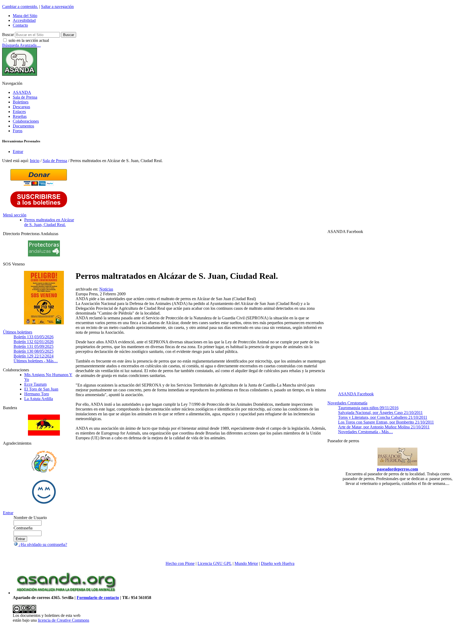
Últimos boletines (17, 332)
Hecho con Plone (180, 563)
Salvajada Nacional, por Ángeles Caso (380, 412)
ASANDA (22, 92)
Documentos (23, 126)
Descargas (21, 106)
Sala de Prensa (25, 97)
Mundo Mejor (246, 563)
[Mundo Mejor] (44, 503)
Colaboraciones (26, 121)
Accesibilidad (24, 20)
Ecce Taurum (35, 384)
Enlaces (19, 111)
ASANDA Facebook (356, 394)
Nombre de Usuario (30, 517)
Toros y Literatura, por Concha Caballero (382, 417)
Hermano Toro (36, 394)
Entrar (18, 151)
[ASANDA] (19, 74)
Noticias (106, 289)
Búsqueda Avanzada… (21, 45)
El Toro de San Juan (41, 389)
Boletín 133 (34, 337)
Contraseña (23, 528)
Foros (17, 130)
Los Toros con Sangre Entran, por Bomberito (386, 422)
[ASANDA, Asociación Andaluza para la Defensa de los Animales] (66, 592)
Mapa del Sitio (25, 15)
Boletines (20, 102)
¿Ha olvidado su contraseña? (42, 544)
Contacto (20, 25)
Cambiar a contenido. (20, 6)
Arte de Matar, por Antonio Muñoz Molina (384, 427)
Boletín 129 (34, 356)
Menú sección (14, 215)
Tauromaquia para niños (368, 407)
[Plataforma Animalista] (44, 471)
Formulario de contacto (98, 597)
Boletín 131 (34, 346)
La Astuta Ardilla (38, 398)
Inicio (34, 160)
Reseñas (20, 116)
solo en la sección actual (29, 40)
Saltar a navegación (57, 6)
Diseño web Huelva (277, 563)
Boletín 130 (34, 351)
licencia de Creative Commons (63, 620)
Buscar (8, 34)
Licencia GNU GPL (215, 563)
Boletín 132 (34, 341)
